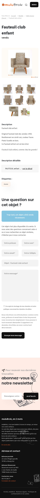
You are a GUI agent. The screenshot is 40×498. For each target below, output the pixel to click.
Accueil (13, 16)
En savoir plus (6, 445)
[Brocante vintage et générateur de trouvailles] (12, 4)
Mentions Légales (21, 492)
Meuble (21, 16)
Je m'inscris (31, 396)
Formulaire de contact (9, 481)
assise (6, 184)
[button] (34, 4)
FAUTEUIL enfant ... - (18, 168)
